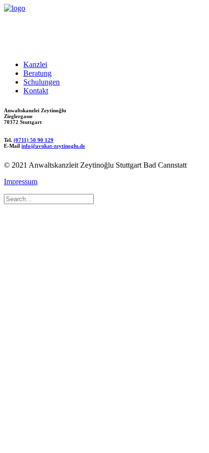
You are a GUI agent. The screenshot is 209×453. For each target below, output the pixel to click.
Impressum (20, 181)
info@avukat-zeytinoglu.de (53, 146)
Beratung (37, 73)
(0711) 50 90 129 (33, 140)
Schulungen (41, 82)
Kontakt (35, 91)
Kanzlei (35, 64)
